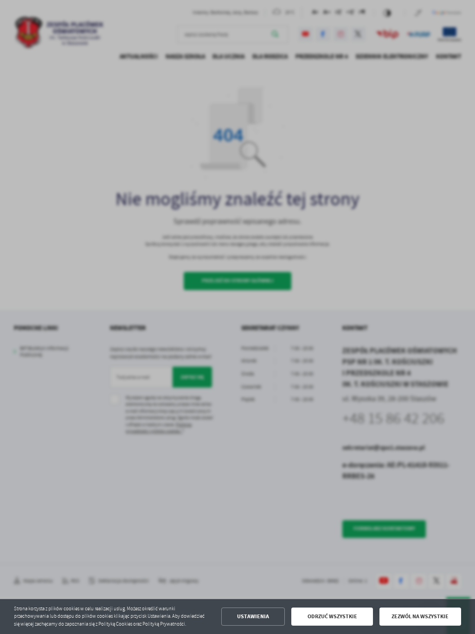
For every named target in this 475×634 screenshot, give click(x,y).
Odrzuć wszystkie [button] (332, 616)
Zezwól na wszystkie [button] (420, 616)
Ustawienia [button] (253, 616)
